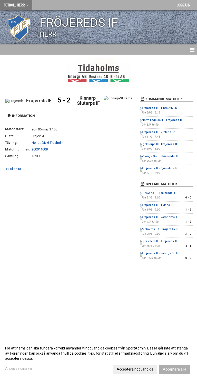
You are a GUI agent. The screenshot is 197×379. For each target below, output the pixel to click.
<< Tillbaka (13, 169)
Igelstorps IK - (160, 144)
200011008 (40, 149)
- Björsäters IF (159, 168)
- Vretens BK (158, 132)
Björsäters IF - (159, 241)
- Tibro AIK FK (159, 108)
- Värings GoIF (160, 253)
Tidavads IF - (159, 193)
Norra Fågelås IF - (162, 120)
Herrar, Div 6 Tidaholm (48, 143)
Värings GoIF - (160, 156)
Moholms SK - (160, 229)
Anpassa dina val (19, 368)
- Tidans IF (157, 205)
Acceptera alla (174, 369)
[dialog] (98, 358)
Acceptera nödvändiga (135, 369)
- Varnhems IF (160, 217)
